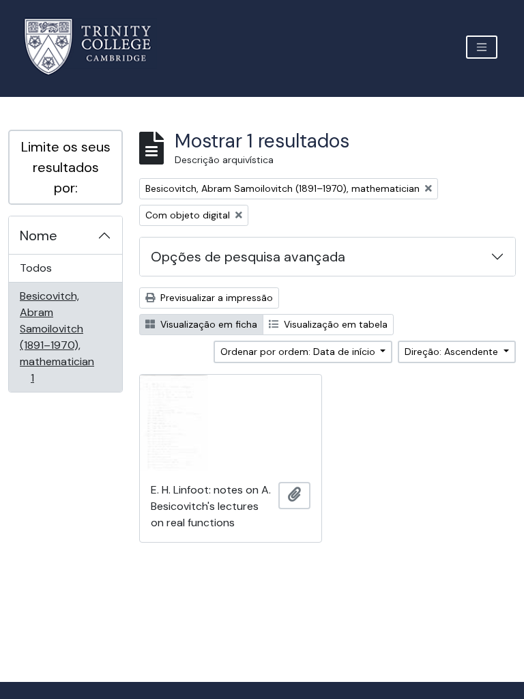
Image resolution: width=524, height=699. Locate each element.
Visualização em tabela (334, 324)
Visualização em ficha (207, 324)
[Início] (96, 46)
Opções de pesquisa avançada (248, 257)
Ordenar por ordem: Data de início (299, 351)
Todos (36, 268)
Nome (38, 235)
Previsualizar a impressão (215, 297)
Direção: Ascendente (453, 351)
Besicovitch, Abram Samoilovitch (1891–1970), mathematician (56, 336)
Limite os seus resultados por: (66, 167)
